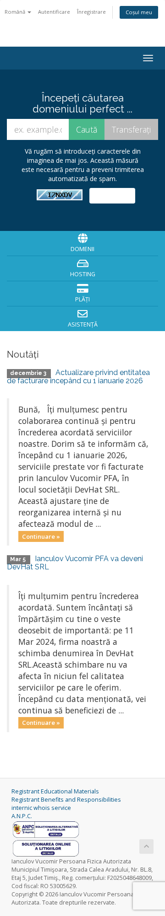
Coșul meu (139, 12)
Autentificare (54, 11)
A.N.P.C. (21, 816)
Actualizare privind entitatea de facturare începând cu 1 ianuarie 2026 (78, 376)
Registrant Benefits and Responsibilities (66, 800)
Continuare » (41, 536)
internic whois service (41, 808)
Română (16, 11)
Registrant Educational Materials (55, 791)
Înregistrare (91, 11)
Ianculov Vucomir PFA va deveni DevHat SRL (75, 562)
